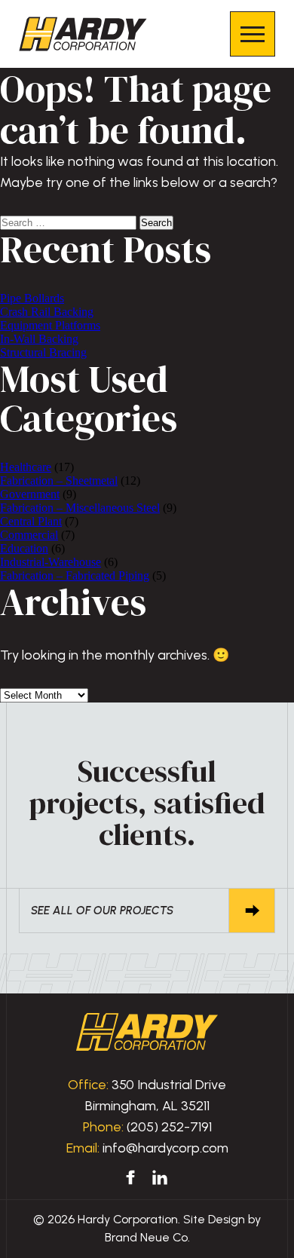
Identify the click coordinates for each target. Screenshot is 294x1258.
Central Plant (31, 521)
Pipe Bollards (32, 298)
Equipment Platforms (50, 325)
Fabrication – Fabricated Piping (74, 575)
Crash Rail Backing (46, 311)
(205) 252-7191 (169, 1127)
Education (24, 548)
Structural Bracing (43, 352)
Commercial (29, 534)
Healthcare (25, 467)
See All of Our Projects (102, 910)
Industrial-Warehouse (50, 562)
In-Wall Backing (39, 338)
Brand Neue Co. (147, 1237)
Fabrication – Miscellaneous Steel (80, 507)
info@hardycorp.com (165, 1148)
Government (30, 494)
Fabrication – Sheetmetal (59, 480)
